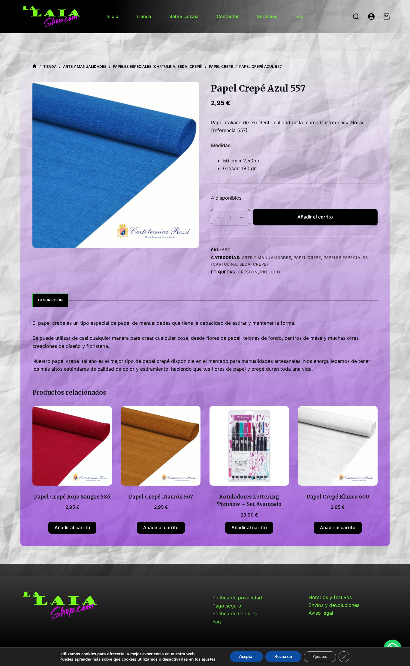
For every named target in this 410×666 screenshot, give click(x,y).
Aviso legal (321, 613)
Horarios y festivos (330, 597)
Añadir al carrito (315, 217)
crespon (248, 272)
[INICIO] (34, 66)
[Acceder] (371, 16)
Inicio (112, 16)
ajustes (209, 659)
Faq (299, 16)
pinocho (270, 272)
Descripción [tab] (50, 300)
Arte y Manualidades (266, 257)
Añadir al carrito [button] (72, 527)
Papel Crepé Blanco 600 (337, 496)
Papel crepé (307, 257)
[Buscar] (356, 17)
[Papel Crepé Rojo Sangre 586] (72, 446)
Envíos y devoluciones (334, 605)
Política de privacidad (237, 598)
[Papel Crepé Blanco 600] (338, 446)
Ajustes (320, 656)
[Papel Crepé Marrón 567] (160, 446)
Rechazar (283, 656)
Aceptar (246, 656)
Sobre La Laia (184, 16)
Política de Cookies (235, 613)
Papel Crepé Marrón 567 (161, 496)
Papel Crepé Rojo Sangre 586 (72, 496)
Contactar (228, 16)
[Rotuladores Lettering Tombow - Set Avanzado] (249, 446)
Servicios (267, 16)
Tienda (143, 16)
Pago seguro (227, 606)
